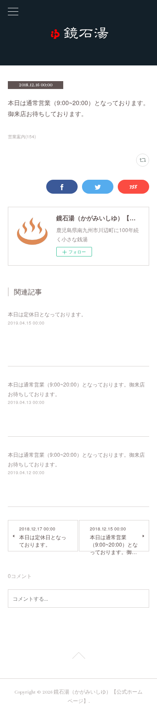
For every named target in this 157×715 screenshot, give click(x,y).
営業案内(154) (22, 136)
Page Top (78, 657)
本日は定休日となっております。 (47, 314)
